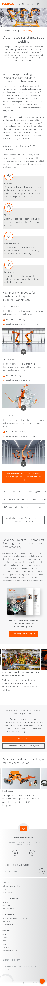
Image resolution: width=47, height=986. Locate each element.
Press (4, 944)
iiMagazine (5, 947)
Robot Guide (6, 902)
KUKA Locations (7, 941)
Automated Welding (10, 31)
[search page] (18, 4)
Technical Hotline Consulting (11, 886)
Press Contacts (7, 892)
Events (4, 938)
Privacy (33, 966)
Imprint (26, 966)
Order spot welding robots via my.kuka (23, 746)
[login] (33, 4)
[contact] (23, 4)
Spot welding (27, 31)
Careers (4, 934)
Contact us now (23, 739)
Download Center (7, 925)
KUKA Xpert (6, 921)
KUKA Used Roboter (8, 909)
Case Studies (6, 905)
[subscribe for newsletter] (42, 871)
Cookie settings (7, 970)
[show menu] (42, 4)
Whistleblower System (9, 950)
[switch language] (28, 4)
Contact (4, 889)
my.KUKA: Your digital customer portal (14, 918)
